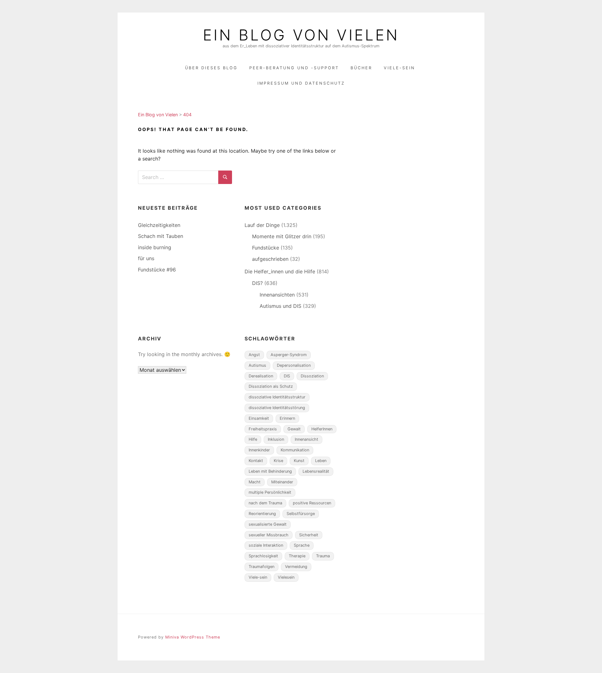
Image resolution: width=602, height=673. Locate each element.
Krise (278, 460)
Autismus (257, 365)
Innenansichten (277, 295)
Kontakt (256, 460)
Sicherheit (308, 535)
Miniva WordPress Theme (192, 637)
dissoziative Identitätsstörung (277, 407)
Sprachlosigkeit (263, 556)
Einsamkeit (259, 418)
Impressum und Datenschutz (301, 83)
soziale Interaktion (266, 545)
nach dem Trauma (265, 503)
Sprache (301, 545)
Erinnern (287, 418)
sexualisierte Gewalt (268, 524)
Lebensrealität (316, 471)
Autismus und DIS (280, 306)
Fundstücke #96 (157, 269)
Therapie (297, 556)
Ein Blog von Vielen (301, 35)
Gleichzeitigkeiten (159, 225)
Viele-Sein (399, 68)
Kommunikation (295, 450)
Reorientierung (262, 513)
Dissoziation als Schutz (271, 386)
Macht (255, 482)
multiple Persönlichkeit (270, 492)
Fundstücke (265, 247)
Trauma (323, 556)
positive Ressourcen (312, 503)
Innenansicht (306, 439)
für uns (146, 258)
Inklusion (276, 439)
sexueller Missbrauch (268, 535)
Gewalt (294, 429)
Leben (320, 460)
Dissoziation (312, 376)
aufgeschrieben (270, 259)
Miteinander (282, 482)
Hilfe (253, 439)
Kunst (299, 460)
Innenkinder (259, 450)
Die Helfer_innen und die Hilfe (280, 271)
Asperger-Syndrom (289, 354)
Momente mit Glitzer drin (281, 236)
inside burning (154, 247)
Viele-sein (258, 577)
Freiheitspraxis (263, 429)
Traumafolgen (261, 566)
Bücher (361, 68)
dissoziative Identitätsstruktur (277, 397)
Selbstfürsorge (301, 513)
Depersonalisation (294, 365)
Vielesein (286, 577)
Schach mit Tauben (160, 236)
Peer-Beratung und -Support (294, 68)
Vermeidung (296, 566)
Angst (254, 354)
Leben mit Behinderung (270, 471)
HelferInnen (321, 429)
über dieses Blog (211, 68)
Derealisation (261, 376)
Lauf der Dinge (262, 225)
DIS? (257, 283)
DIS (287, 376)
